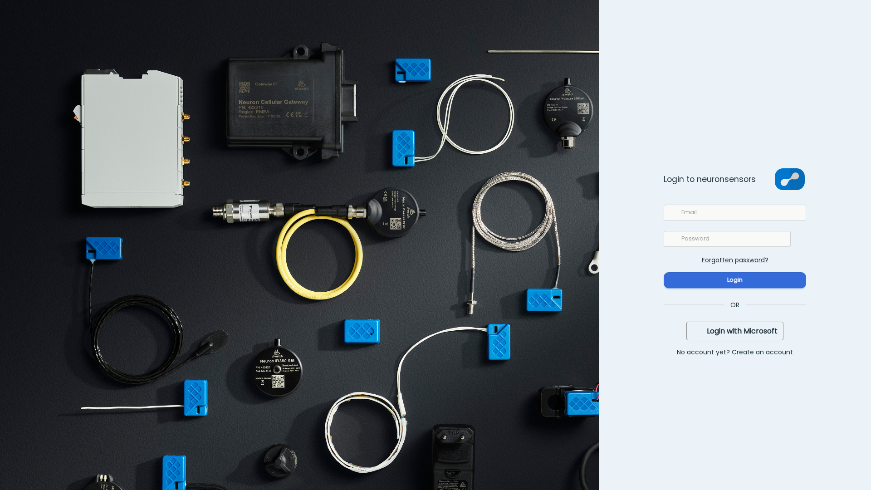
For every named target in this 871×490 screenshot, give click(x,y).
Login (735, 280)
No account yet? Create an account (735, 352)
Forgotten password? (735, 260)
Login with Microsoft (742, 331)
